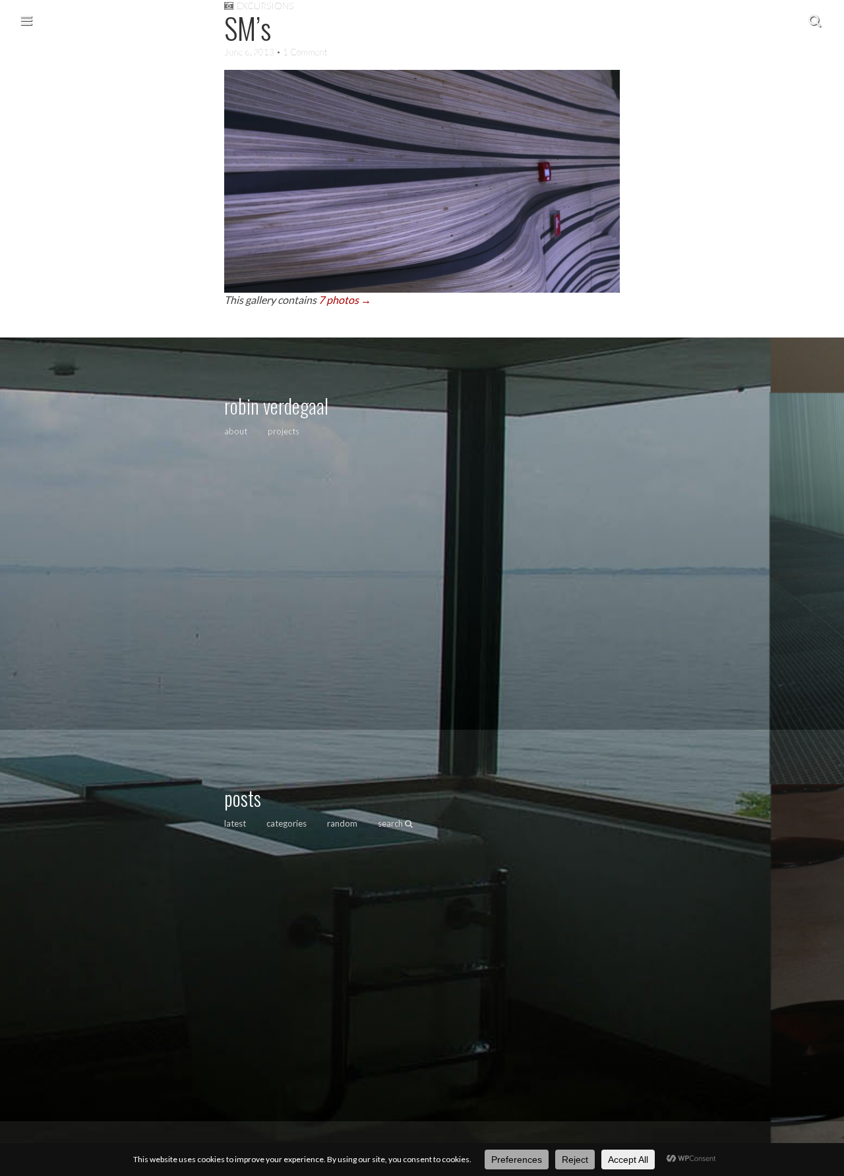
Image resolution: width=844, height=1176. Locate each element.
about (235, 431)
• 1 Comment (300, 52)
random (342, 823)
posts (242, 798)
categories (286, 823)
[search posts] (815, 20)
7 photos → (344, 299)
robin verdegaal (276, 406)
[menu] (26, 20)
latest (235, 823)
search (391, 823)
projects (283, 431)
